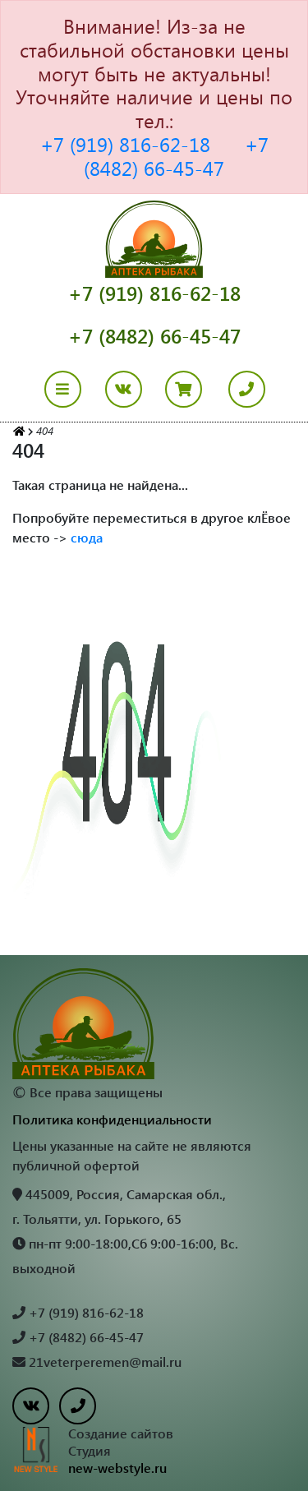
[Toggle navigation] (73, 389)
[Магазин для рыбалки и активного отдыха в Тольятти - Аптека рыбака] (19, 430)
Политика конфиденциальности (112, 1119)
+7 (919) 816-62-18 (125, 144)
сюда (87, 537)
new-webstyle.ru (117, 1467)
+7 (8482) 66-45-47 (176, 156)
